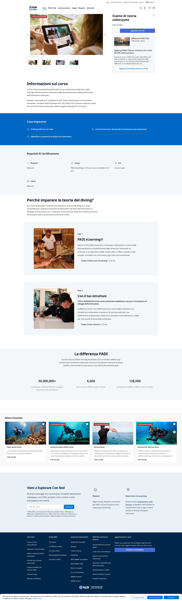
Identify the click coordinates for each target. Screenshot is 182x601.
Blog (107, 2)
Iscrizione (69, 507)
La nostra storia (54, 551)
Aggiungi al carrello (137, 31)
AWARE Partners (76, 577)
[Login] (145, 8)
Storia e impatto (76, 568)
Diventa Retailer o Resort (101, 574)
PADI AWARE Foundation (79, 559)
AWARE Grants (76, 581)
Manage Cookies (139, 597)
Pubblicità (74, 555)
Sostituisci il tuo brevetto (130, 2)
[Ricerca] (140, 8)
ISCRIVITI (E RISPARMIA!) (135, 550)
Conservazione (64, 8)
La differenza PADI (55, 546)
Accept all (171, 597)
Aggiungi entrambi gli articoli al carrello (133, 69)
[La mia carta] (154, 8)
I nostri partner (76, 551)
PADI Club (52, 8)
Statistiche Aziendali (78, 542)
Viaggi (74, 8)
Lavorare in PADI (54, 559)
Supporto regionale (99, 578)
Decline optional (155, 597)
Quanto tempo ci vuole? (101, 570)
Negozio (81, 8)
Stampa (73, 546)
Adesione (90, 8)
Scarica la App (32, 574)
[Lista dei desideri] (149, 8)
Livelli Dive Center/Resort (101, 552)
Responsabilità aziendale (58, 555)
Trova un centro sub (116, 2)
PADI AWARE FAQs (77, 564)
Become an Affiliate (34, 579)
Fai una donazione (77, 572)
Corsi (44, 8)
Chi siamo (52, 542)
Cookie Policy (36, 598)
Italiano (149, 2)
